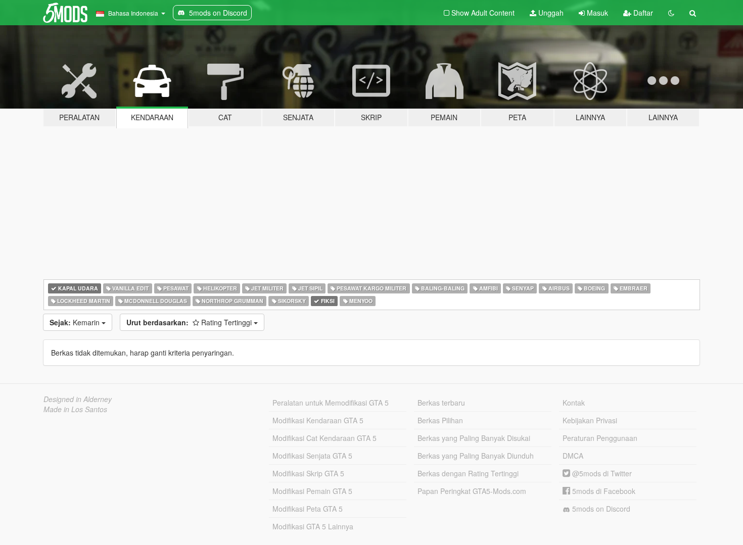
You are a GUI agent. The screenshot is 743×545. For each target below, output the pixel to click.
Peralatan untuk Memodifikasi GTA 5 (330, 403)
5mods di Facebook (602, 491)
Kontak (574, 403)
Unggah (550, 13)
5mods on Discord (600, 509)
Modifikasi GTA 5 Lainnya (312, 526)
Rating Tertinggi (190, 322)
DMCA (573, 456)
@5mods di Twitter (601, 473)
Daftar (642, 13)
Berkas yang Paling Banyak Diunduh (475, 456)
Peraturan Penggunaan (600, 438)
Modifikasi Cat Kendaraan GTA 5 (324, 438)
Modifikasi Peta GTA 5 (307, 509)
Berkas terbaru (441, 403)
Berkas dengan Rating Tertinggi (468, 473)
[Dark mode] (671, 12)
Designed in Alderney (77, 399)
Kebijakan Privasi (590, 420)
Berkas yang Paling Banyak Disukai (473, 438)
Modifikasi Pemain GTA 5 (312, 491)
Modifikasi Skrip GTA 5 (308, 473)
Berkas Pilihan (440, 420)
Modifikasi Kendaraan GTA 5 (317, 420)
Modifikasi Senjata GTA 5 (312, 456)
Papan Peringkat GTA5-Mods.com (471, 491)
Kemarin (76, 322)
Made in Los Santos (75, 409)
